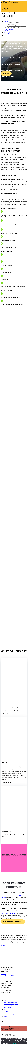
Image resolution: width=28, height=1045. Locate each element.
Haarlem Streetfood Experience (13, 23)
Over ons (7, 32)
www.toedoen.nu (4, 1025)
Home (5, 19)
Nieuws (6, 30)
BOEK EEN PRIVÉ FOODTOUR (12, 921)
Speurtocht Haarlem (13, 27)
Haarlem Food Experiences (10, 1024)
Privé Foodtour (8, 29)
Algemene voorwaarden (9, 1014)
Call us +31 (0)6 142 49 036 (7, 975)
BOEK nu (6, 73)
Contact (6, 34)
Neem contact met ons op (8, 913)
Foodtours (7, 21)
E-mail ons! (3, 974)
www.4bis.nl (16, 1025)
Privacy (5, 1016)
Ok (14, 1043)
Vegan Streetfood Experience (16, 26)
